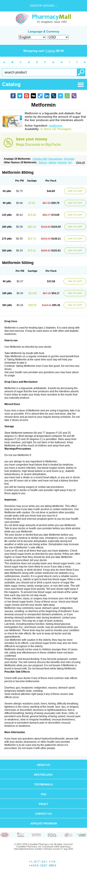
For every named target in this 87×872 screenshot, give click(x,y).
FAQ (43, 794)
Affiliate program (43, 823)
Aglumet (62, 162)
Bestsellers (43, 774)
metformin (55, 125)
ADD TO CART (75, 191)
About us (43, 764)
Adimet (52, 162)
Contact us (43, 813)
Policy (43, 804)
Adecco (43, 162)
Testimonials (43, 784)
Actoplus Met (40, 158)
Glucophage (55, 158)
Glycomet (69, 158)
